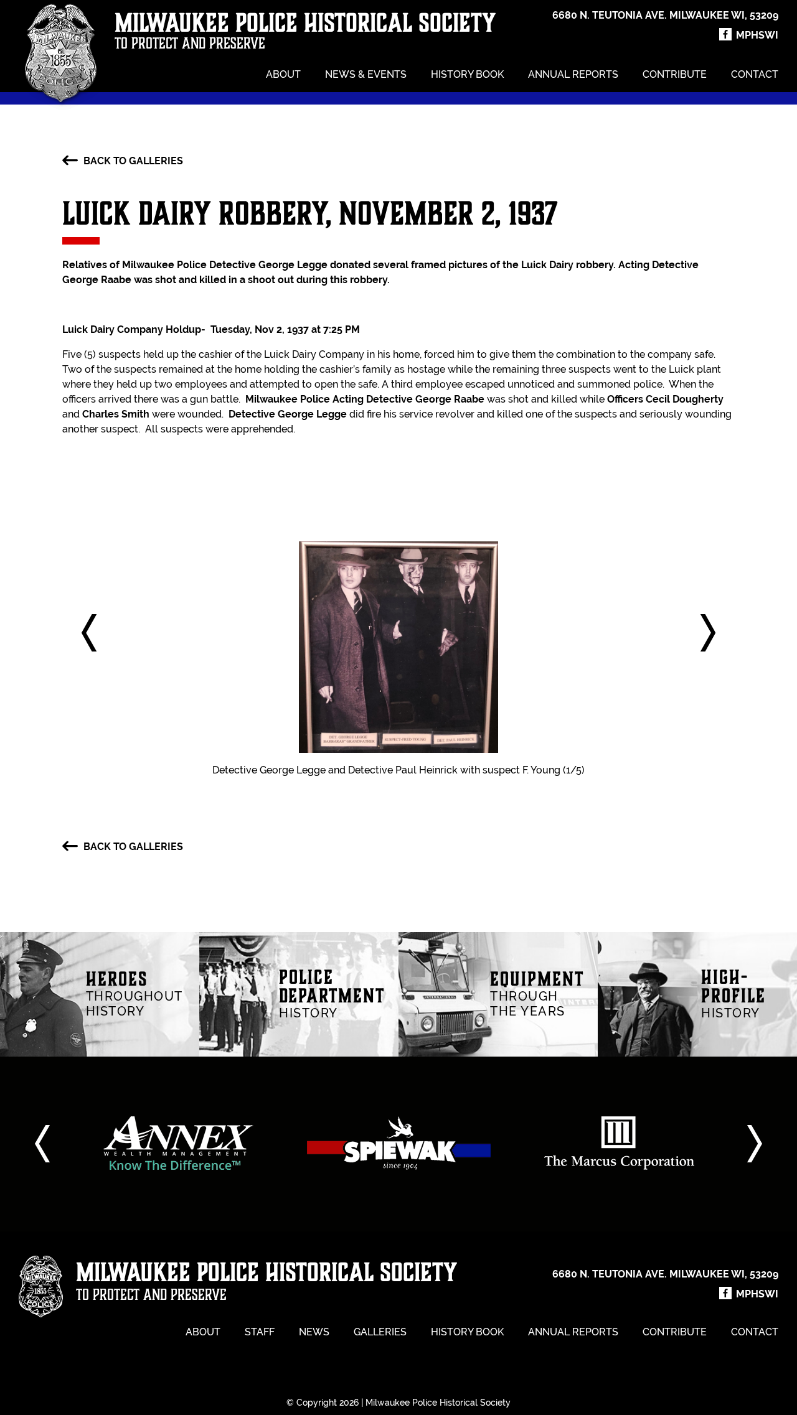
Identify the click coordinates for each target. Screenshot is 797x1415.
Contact (754, 74)
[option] (178, 1143)
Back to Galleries (132, 161)
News (314, 1332)
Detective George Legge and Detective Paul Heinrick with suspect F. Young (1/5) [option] (398, 770)
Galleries (380, 1332)
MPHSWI (755, 35)
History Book (467, 74)
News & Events (366, 74)
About (283, 74)
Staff (260, 1332)
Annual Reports (573, 74)
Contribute (675, 74)
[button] (89, 632)
